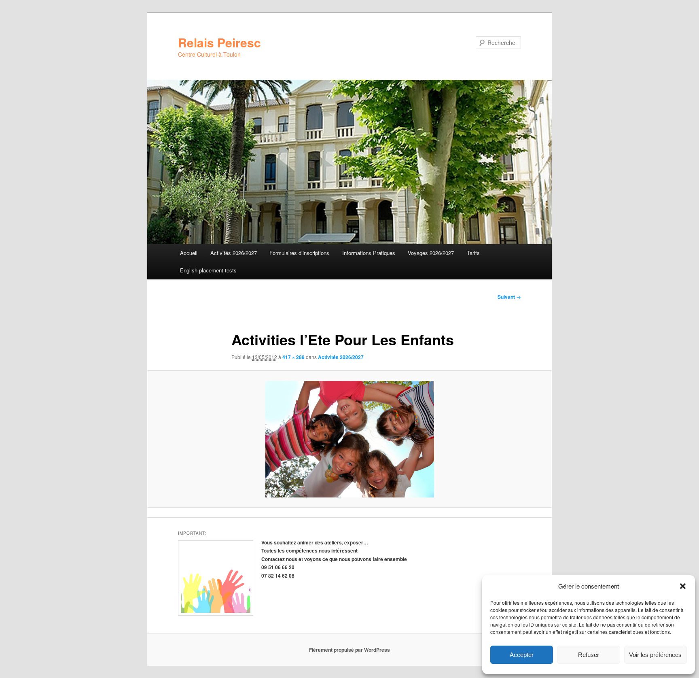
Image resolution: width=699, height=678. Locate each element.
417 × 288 (293, 357)
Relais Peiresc (219, 42)
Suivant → (509, 296)
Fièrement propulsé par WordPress (349, 649)
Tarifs (473, 253)
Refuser (588, 654)
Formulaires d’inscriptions (299, 253)
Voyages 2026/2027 (431, 253)
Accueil (188, 253)
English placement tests (208, 270)
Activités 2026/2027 (233, 253)
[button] (683, 586)
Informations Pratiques (368, 253)
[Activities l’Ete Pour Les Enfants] (349, 439)
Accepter (522, 654)
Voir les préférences (655, 654)
